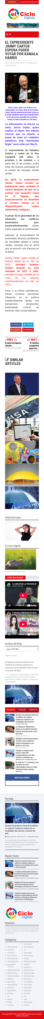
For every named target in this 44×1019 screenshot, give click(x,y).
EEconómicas (12, 958)
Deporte (10, 950)
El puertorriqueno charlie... (13, 344)
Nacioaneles (12, 985)
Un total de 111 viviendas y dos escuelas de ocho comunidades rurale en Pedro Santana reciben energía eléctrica (27, 767)
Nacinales (28, 979)
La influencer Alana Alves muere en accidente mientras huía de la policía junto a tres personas (26, 730)
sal (25, 996)
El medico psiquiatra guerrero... (34, 346)
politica (10, 993)
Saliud (9, 999)
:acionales (28, 944)
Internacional (29, 973)
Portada (27, 993)
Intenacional (28, 970)
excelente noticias (11, 965)
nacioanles (28, 985)
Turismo (10, 1005)
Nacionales (11, 990)
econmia (10, 953)
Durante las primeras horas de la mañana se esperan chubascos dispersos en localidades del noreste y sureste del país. (27, 719)
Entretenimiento (30, 961)
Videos (26, 1005)
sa (8, 996)
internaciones (29, 976)
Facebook (17, 324)
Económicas (28, 956)
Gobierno (27, 967)
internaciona (12, 973)
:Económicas (12, 947)
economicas (12, 956)
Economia (27, 953)
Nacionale (28, 988)
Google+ (16, 330)
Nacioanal (11, 982)
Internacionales (13, 976)
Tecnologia (28, 1002)
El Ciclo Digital (21, 1014)
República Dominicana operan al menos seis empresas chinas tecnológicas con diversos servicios (27, 742)
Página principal (11, 656)
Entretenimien (12, 961)
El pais (26, 958)
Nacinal (10, 979)
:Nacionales (28, 947)
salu (25, 999)
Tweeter (29, 324)
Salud (9, 1002)
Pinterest (29, 330)
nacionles (27, 990)
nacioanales (28, 982)
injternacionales (13, 970)
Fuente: (27, 964)
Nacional (10, 988)
